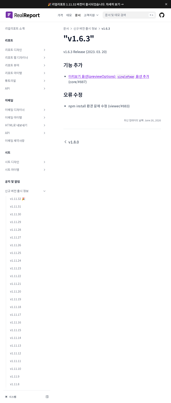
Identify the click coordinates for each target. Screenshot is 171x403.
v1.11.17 (15, 314)
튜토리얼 (10, 81)
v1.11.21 (15, 283)
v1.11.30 (15, 214)
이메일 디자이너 (15, 110)
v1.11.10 (15, 368)
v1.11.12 (15, 353)
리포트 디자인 (13, 50)
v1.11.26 (15, 245)
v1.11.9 (14, 376)
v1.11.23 (15, 268)
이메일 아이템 (13, 117)
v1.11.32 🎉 (17, 198)
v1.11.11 (15, 361)
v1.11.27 (15, 237)
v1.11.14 (15, 338)
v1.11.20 (15, 291)
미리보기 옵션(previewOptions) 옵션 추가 (108, 76)
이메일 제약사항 (15, 140)
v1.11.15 (15, 330)
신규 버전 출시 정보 (17, 191)
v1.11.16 (15, 322)
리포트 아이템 (13, 73)
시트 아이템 (12, 169)
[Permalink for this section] (85, 64)
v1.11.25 (15, 253)
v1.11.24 (15, 260)
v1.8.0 (73, 141)
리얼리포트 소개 (15, 28)
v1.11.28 (15, 229)
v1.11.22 (15, 276)
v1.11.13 (15, 345)
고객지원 (89, 15)
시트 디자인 (12, 162)
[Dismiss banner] (166, 4)
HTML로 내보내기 (16, 125)
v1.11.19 (15, 299)
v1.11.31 (15, 206)
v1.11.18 (15, 307)
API (7, 88)
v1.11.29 (15, 222)
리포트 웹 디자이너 (16, 57)
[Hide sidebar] (47, 397)
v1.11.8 (14, 384)
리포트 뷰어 (12, 65)
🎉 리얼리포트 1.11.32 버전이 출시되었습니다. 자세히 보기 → (86, 4)
